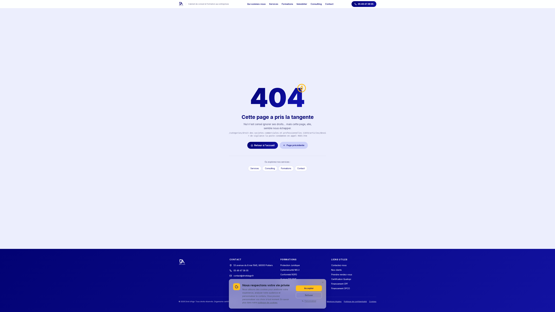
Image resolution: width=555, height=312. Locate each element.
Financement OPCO (340, 288)
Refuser (309, 295)
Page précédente (295, 145)
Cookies (372, 301)
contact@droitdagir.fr (244, 275)
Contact (329, 4)
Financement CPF (339, 284)
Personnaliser (310, 301)
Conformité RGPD (288, 274)
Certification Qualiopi (341, 279)
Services (273, 4)
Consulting (316, 4)
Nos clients (336, 270)
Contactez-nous (339, 265)
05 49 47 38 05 (365, 4)
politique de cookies (267, 302)
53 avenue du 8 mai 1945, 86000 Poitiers (253, 265)
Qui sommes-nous (256, 4)
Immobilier (302, 4)
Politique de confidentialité (355, 301)
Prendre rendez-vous (341, 274)
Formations (287, 4)
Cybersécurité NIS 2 (289, 270)
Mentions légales (334, 301)
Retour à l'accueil (264, 145)
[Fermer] (322, 282)
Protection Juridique (290, 265)
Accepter (309, 288)
